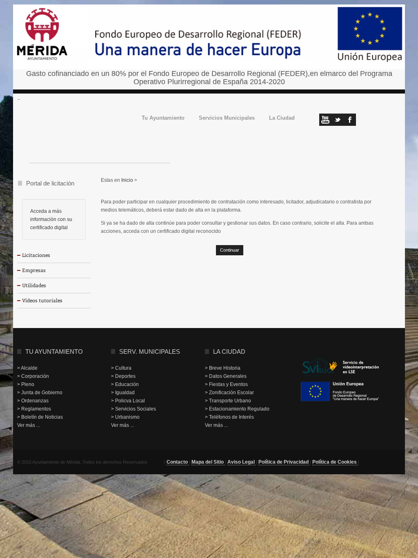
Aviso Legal (241, 462)
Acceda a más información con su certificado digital (51, 219)
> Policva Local (128, 401)
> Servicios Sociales (133, 409)
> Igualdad (123, 392)
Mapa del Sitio (208, 462)
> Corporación (33, 376)
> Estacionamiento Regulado (237, 409)
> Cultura (121, 368)
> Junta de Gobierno (39, 392)
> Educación (125, 384)
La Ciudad (282, 118)
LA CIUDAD (229, 351)
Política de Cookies (335, 462)
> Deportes (123, 376)
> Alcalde (27, 368)
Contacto (178, 462)
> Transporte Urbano (228, 401)
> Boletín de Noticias (40, 417)
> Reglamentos (34, 409)
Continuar (229, 250)
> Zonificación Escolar (229, 392)
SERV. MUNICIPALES (149, 351)
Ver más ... (28, 425)
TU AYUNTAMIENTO (54, 351)
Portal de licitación (50, 183)
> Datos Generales (226, 376)
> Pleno (25, 384)
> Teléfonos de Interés (229, 417)
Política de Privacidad (284, 462)
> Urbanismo (125, 417)
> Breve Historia (222, 368)
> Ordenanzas (33, 401)
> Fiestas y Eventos (226, 384)
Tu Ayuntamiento (163, 118)
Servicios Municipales (227, 118)
